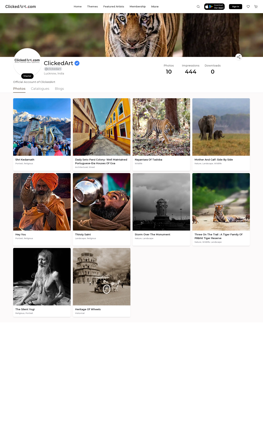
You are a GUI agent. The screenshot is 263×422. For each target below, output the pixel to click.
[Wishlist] (248, 6)
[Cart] (256, 6)
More (155, 6)
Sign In (235, 6)
